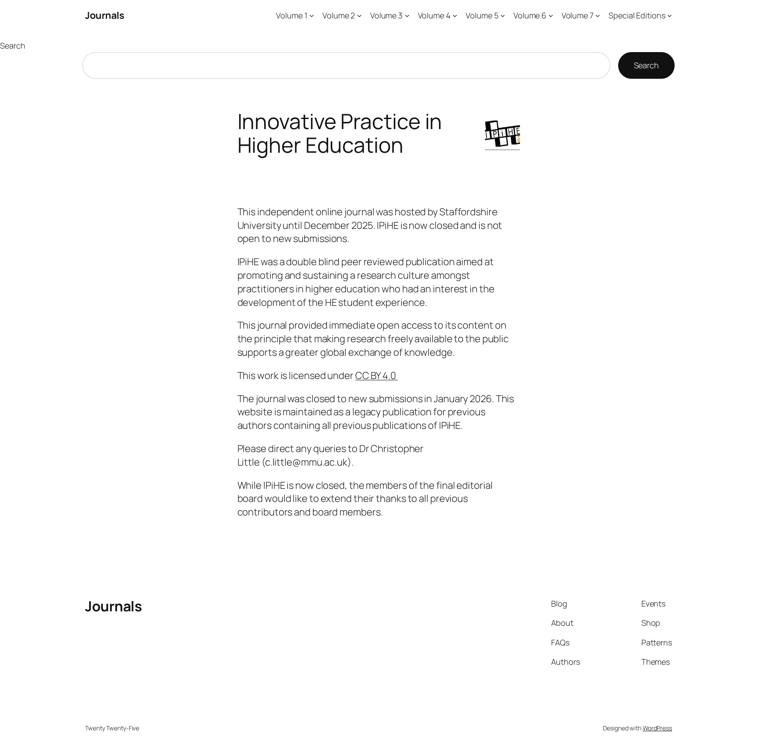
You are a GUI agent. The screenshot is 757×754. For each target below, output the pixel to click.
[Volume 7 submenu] (597, 15)
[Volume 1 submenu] (311, 15)
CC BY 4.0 (376, 375)
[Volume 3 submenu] (407, 15)
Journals (104, 15)
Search (12, 45)
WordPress (657, 728)
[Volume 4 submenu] (455, 15)
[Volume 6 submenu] (550, 15)
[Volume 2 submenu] (359, 15)
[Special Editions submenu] (669, 15)
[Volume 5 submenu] (502, 15)
